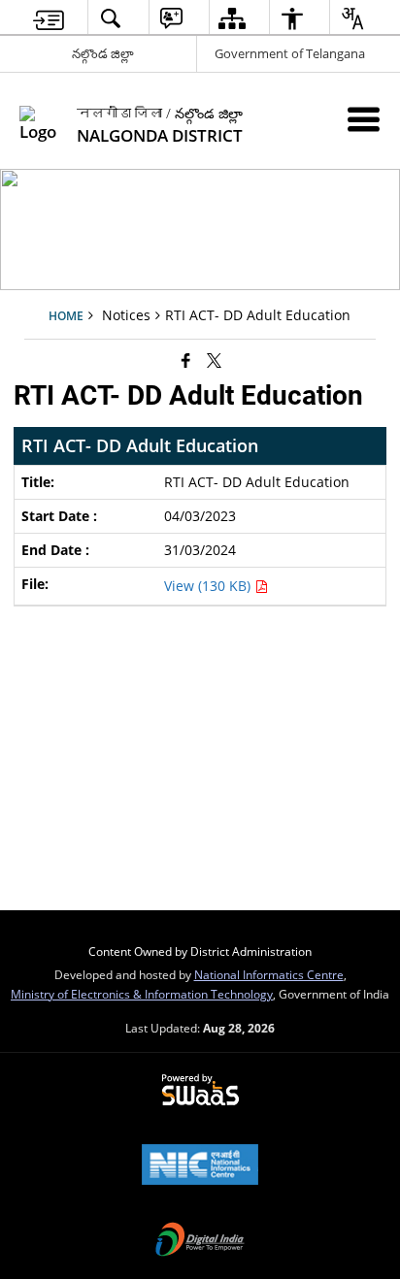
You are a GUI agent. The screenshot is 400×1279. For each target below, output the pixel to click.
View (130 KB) (209, 585)
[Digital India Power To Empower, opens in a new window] (200, 1241)
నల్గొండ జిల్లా (103, 53)
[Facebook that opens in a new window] (186, 360)
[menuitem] (48, 18)
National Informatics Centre (269, 974)
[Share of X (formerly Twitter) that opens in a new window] (214, 360)
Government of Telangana (290, 53)
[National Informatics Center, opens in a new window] (200, 1166)
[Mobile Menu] (364, 119)
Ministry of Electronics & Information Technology (142, 993)
